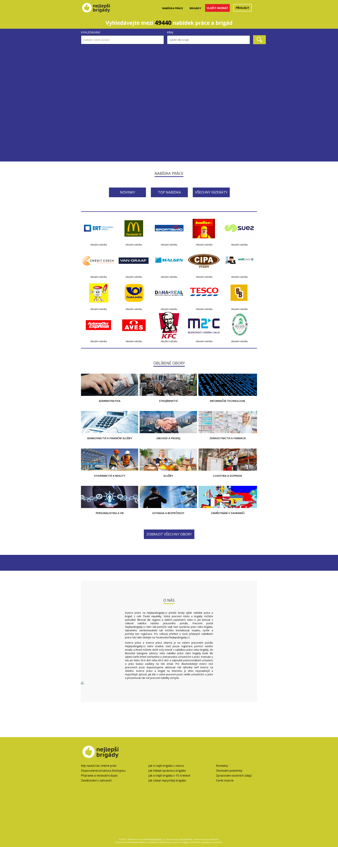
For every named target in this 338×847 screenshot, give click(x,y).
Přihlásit (242, 8)
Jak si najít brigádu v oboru (166, 766)
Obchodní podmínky (229, 771)
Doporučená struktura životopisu (103, 771)
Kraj (170, 32)
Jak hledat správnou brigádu (167, 771)
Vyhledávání (90, 32)
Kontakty (222, 766)
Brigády (195, 8)
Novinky (127, 192)
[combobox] (208, 39)
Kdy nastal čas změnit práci (99, 766)
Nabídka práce (172, 8)
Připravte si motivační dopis (99, 775)
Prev (85, 65)
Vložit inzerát (217, 8)
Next (252, 65)
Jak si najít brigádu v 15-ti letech (169, 775)
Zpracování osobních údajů (234, 775)
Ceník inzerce (225, 780)
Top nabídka (169, 192)
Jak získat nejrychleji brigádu (167, 780)
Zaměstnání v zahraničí (96, 780)
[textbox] (209, 39)
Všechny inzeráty (211, 192)
